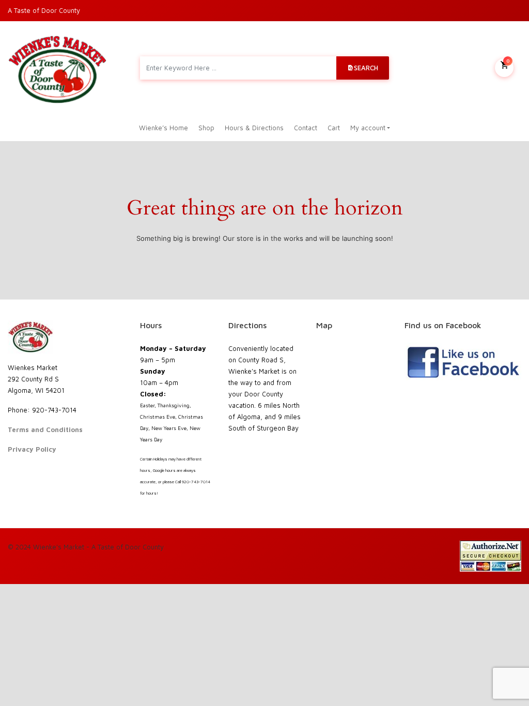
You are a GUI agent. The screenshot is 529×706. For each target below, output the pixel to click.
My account (367, 128)
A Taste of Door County (44, 10)
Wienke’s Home (163, 128)
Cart (334, 128)
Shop (206, 128)
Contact (305, 128)
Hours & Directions (254, 128)
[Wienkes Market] (57, 68)
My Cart (507, 60)
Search (366, 68)
